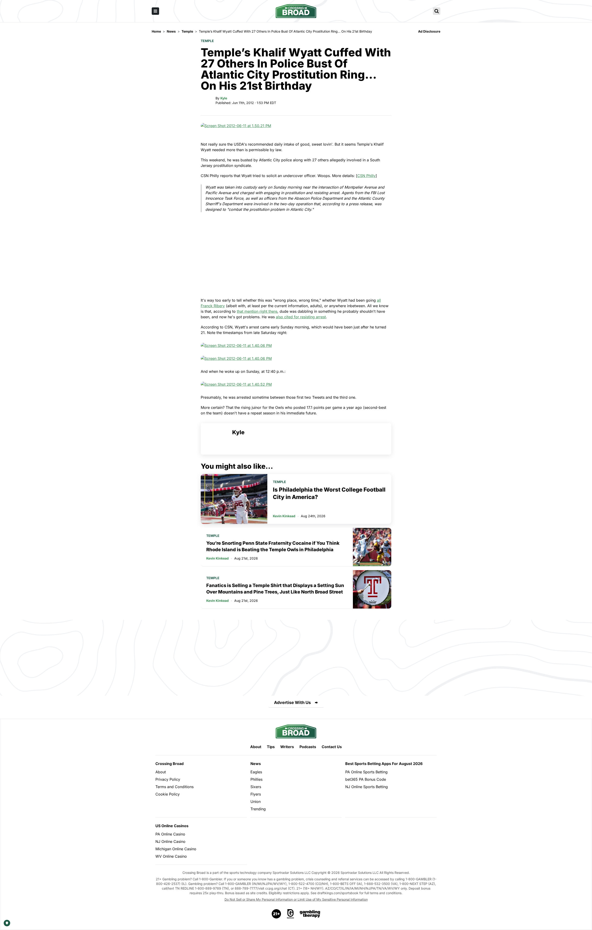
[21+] (276, 913)
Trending (258, 809)
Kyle (223, 98)
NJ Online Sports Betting (366, 786)
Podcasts (307, 746)
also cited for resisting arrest (301, 317)
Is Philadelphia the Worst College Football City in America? (329, 493)
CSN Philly (366, 175)
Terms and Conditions (174, 786)
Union (255, 801)
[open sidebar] (155, 11)
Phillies (256, 779)
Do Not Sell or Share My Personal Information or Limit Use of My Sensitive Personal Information (296, 899)
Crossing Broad (169, 763)
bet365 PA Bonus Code (365, 779)
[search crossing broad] (436, 11)
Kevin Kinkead (284, 516)
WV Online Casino (171, 856)
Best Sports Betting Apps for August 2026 (383, 763)
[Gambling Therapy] (310, 914)
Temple (207, 41)
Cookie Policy (167, 794)
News (255, 763)
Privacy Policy (167, 779)
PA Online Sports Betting (366, 772)
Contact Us (332, 746)
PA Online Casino (170, 834)
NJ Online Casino (170, 841)
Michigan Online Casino (175, 849)
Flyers (255, 794)
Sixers (255, 786)
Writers (287, 746)
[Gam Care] (290, 913)
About (255, 746)
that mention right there (257, 311)
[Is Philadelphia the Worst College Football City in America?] (234, 499)
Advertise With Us (292, 702)
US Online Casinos (171, 825)
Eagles (256, 772)
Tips (271, 746)
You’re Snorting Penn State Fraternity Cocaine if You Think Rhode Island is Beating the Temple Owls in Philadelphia (272, 546)
